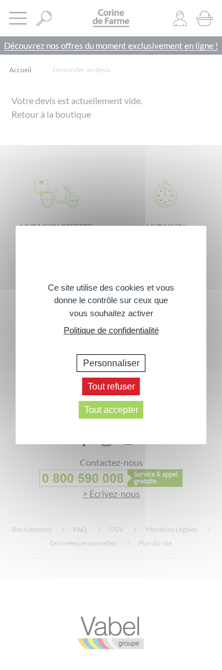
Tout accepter (111, 410)
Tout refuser (111, 386)
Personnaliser (111, 362)
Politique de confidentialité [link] (111, 330)
